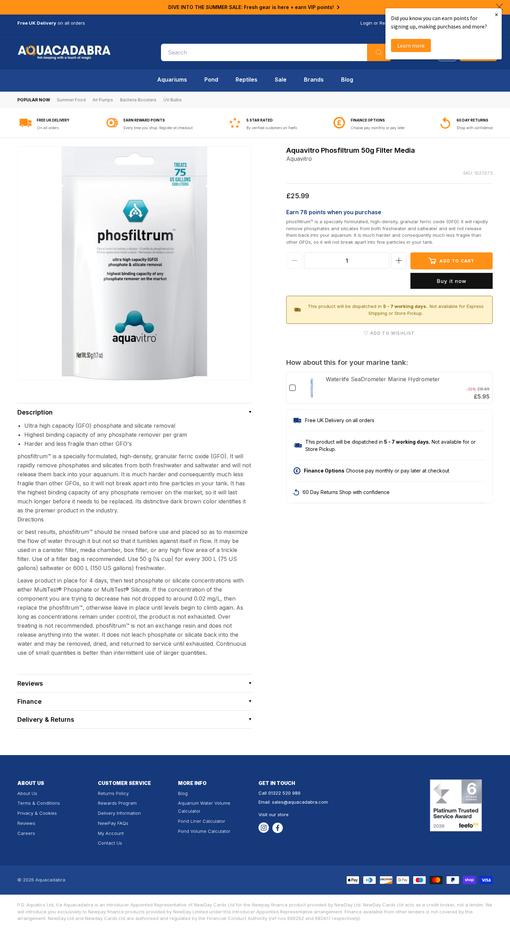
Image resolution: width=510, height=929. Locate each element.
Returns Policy (113, 793)
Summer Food (71, 99)
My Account (111, 833)
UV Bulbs (172, 99)
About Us (27, 793)
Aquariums (172, 79)
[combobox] (276, 52)
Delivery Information (119, 813)
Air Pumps (103, 99)
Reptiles (246, 79)
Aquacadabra (50, 879)
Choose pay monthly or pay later (378, 128)
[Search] (379, 52)
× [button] (496, 14)
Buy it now (451, 281)
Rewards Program (117, 803)
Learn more (411, 45)
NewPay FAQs (113, 823)
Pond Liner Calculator (201, 821)
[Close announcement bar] (499, 6)
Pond (211, 79)
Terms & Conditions (38, 803)
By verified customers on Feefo (271, 128)
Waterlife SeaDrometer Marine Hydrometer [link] (383, 379)
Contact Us (110, 843)
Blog (347, 79)
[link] (311, 388)
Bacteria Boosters (138, 99)
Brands (314, 79)
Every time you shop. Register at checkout (158, 128)
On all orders (48, 128)
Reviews (26, 823)
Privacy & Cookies (37, 813)
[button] (134, 412)
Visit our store (273, 814)
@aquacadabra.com (305, 802)
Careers (26, 833)
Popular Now (33, 99)
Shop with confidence (475, 128)
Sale (281, 79)
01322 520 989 (284, 793)
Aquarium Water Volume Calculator (204, 807)
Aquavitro (299, 158)
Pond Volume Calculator (204, 831)
